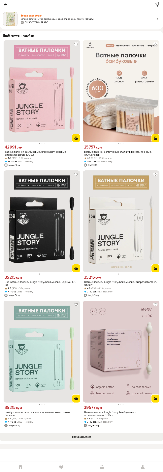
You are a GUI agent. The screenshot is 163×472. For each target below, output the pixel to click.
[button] (5, 4)
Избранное (61, 467)
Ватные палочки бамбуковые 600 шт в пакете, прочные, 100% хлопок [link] (117, 153)
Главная (20, 467)
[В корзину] (76, 138)
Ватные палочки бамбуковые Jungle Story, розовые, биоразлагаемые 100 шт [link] (35, 153)
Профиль (142, 467)
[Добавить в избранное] (76, 44)
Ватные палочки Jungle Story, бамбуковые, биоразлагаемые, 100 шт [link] (120, 283)
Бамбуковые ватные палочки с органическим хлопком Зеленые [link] (37, 414)
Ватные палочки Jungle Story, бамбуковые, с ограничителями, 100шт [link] (110, 414)
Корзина (102, 467)
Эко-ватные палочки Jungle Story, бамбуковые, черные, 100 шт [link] (40, 283)
